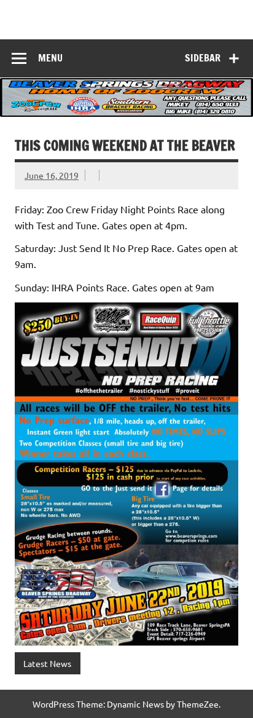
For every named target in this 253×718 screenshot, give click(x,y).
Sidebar (202, 58)
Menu (50, 58)
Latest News (47, 663)
